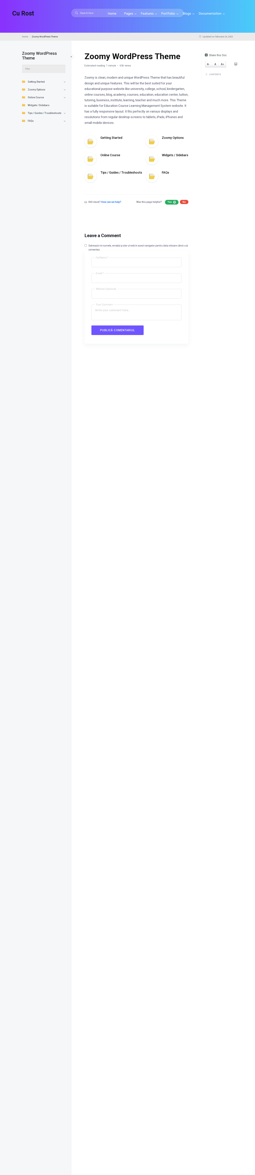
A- (208, 64)
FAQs (31, 121)
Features (147, 13)
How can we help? (111, 202)
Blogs (187, 13)
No (184, 202)
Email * (100, 273)
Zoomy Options (36, 89)
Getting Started (36, 81)
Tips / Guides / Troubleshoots (44, 113)
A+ (222, 64)
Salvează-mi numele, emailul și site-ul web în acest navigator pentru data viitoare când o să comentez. (138, 247)
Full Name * (102, 257)
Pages (129, 13)
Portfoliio (168, 13)
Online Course (36, 97)
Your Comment (104, 304)
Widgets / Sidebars (38, 105)
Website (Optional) (106, 289)
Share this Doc (218, 55)
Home (112, 13)
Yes (171, 202)
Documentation (210, 13)
